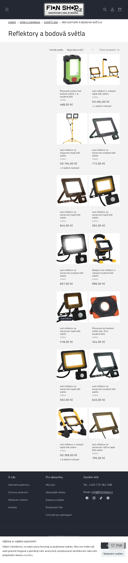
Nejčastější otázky (55, 492)
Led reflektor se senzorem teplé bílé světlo (70, 215)
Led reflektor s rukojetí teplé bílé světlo (104, 92)
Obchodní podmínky (18, 484)
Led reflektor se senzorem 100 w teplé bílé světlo (103, 447)
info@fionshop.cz (102, 492)
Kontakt (12, 507)
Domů (12, 22)
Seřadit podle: (56, 49)
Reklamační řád (54, 507)
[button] (7, 9)
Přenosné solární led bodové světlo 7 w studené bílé (70, 94)
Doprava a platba (55, 500)
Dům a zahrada (30, 22)
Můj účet (50, 484)
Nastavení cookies (113, 553)
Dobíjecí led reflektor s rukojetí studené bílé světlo (103, 273)
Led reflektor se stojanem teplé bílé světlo (70, 153)
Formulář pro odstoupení (59, 515)
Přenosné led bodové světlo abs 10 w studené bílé (103, 331)
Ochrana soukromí (18, 492)
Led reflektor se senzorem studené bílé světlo (104, 153)
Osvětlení (51, 22)
